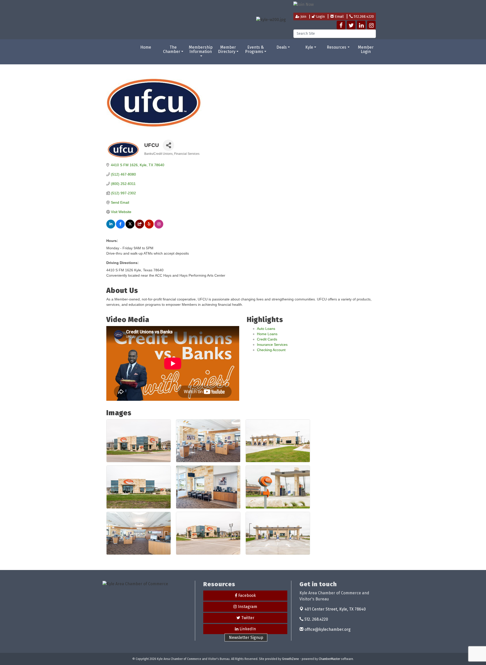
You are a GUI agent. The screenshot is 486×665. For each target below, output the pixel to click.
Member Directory (227, 49)
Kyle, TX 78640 (335, 609)
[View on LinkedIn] (110, 227)
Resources (336, 47)
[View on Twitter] (130, 227)
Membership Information (201, 49)
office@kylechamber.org (327, 629)
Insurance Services (272, 345)
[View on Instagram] (158, 227)
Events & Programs (254, 49)
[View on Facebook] (120, 227)
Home (145, 47)
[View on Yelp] (149, 227)
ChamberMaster (329, 659)
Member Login (366, 49)
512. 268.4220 (315, 619)
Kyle (309, 47)
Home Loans (267, 334)
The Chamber (171, 49)
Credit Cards (267, 339)
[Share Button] (168, 145)
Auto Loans (266, 329)
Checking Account (271, 350)
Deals (281, 47)
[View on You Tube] (139, 227)
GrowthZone (290, 659)
